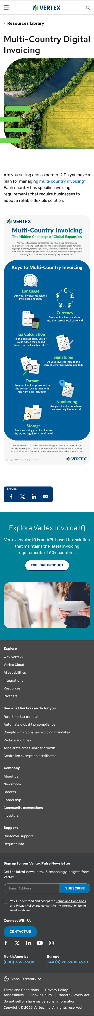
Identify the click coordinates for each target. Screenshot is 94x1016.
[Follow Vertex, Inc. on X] (17, 943)
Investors (11, 815)
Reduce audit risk (17, 740)
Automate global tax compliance (29, 724)
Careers (10, 792)
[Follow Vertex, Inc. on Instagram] (51, 943)
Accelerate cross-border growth (29, 748)
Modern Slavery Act (73, 995)
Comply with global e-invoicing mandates (37, 732)
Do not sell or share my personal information (39, 1001)
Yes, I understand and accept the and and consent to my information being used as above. (48, 905)
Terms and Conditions (71, 901)
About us (11, 776)
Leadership (12, 800)
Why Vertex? (13, 657)
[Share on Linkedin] (34, 496)
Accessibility (14, 995)
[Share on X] (22, 496)
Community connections (23, 808)
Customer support (18, 836)
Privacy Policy (25, 905)
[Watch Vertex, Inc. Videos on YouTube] (40, 943)
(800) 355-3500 (19, 962)
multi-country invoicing (61, 181)
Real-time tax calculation (24, 717)
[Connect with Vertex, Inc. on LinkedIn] (28, 943)
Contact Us (20, 932)
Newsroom (12, 784)
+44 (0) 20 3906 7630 (67, 962)
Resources (12, 688)
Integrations (13, 680)
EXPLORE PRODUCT (47, 565)
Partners (11, 696)
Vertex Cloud (14, 665)
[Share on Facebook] (11, 496)
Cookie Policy (41, 995)
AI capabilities (15, 672)
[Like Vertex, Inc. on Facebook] (5, 943)
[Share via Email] (45, 496)
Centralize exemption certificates (30, 756)
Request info (14, 844)
